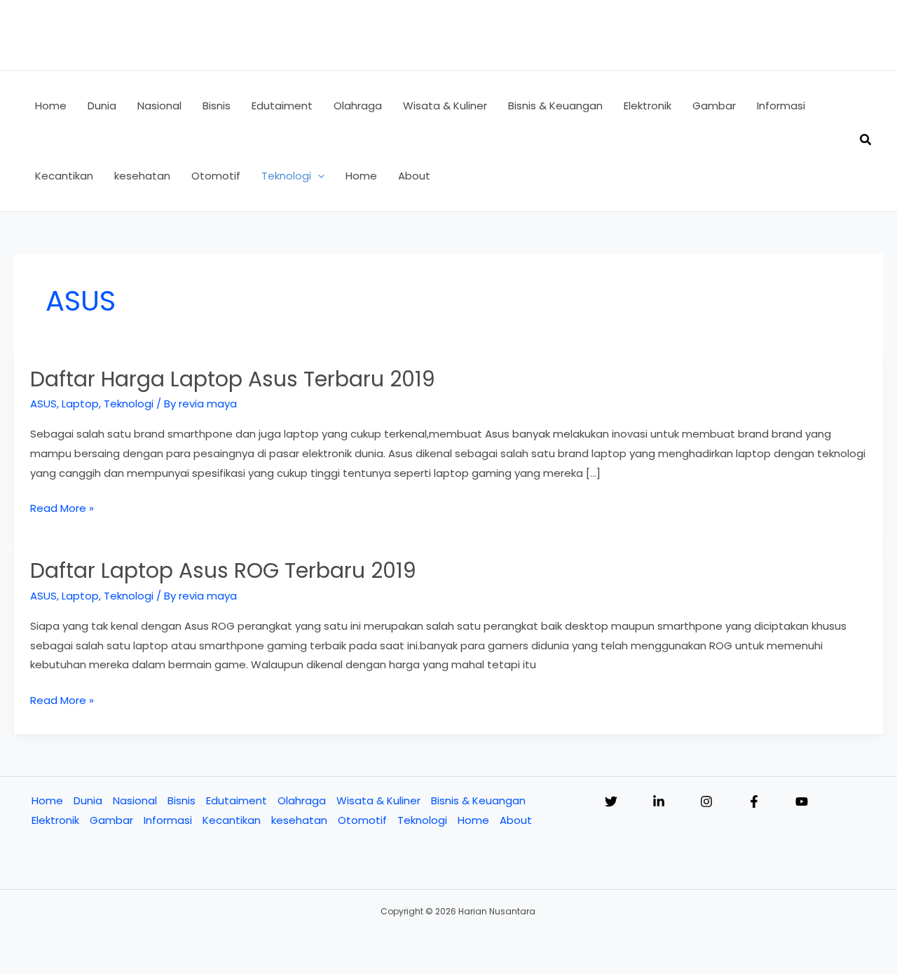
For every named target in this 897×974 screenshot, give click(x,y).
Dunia (88, 800)
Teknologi (128, 403)
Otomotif (362, 820)
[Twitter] (611, 801)
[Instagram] (706, 801)
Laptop (80, 403)
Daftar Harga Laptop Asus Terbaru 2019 (232, 379)
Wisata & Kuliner (378, 800)
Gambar (111, 820)
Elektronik (55, 820)
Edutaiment (236, 800)
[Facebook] (754, 801)
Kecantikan (232, 820)
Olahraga (302, 800)
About (516, 820)
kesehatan (299, 820)
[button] (317, 176)
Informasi (168, 820)
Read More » (62, 509)
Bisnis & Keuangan (478, 800)
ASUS (43, 403)
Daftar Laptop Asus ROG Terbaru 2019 (223, 570)
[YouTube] (801, 801)
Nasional (135, 800)
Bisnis (181, 800)
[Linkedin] (658, 801)
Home (47, 800)
